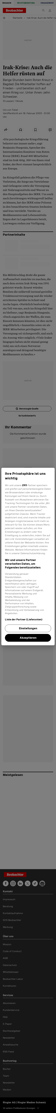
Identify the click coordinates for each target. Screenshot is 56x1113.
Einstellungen (28, 628)
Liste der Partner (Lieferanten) (23, 619)
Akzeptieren (28, 637)
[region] (28, 556)
